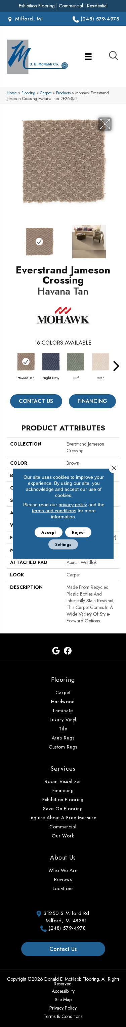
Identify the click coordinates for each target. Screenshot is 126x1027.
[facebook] (68, 651)
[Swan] (100, 361)
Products (63, 93)
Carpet (45, 93)
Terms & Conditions (63, 1016)
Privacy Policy (63, 1008)
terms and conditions (54, 510)
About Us (63, 858)
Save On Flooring (63, 808)
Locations (63, 888)
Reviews (63, 879)
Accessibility (63, 991)
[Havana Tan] (25, 361)
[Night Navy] (50, 361)
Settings (63, 544)
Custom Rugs (63, 746)
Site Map (63, 999)
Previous (10, 238)
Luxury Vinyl (63, 719)
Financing (92, 401)
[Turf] (75, 361)
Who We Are (63, 870)
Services (62, 769)
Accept (48, 532)
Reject (78, 532)
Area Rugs (63, 737)
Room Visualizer (63, 781)
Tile (63, 728)
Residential (97, 5)
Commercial (71, 5)
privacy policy (72, 504)
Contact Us (36, 401)
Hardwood (63, 701)
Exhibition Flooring (37, 5)
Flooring (28, 93)
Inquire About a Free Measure (63, 817)
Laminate (63, 710)
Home (12, 93)
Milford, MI (28, 18)
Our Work (63, 835)
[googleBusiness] (56, 651)
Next (116, 238)
